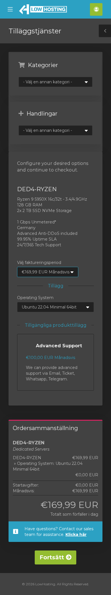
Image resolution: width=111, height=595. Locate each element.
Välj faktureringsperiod (39, 262)
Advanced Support (59, 345)
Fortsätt (53, 557)
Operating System (35, 297)
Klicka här (76, 534)
